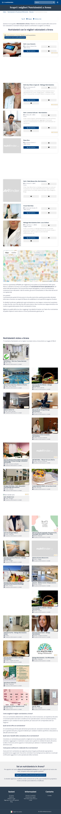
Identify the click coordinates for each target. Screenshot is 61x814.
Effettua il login (11, 798)
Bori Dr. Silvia (36, 706)
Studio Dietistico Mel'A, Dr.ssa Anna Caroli (44, 486)
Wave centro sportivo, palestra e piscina (15, 385)
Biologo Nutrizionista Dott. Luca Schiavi (36, 223)
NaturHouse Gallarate (10, 682)
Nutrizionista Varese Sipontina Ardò (14, 706)
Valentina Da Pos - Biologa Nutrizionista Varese (15, 633)
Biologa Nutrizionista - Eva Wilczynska (43, 657)
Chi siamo (11, 795)
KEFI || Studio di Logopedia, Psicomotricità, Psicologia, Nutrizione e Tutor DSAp (44, 533)
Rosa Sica (26, 140)
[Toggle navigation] (57, 2)
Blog (11, 801)
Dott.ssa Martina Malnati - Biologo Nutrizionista (42, 385)
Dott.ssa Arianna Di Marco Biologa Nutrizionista (13, 658)
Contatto (49, 795)
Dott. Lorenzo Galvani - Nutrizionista (35, 113)
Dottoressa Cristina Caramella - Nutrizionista (41, 435)
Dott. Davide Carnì (9, 497)
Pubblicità (11, 797)
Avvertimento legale (30, 797)
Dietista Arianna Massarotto (40, 558)
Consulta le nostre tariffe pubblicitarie (15, 37)
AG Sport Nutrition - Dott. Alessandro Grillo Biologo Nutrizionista (14, 486)
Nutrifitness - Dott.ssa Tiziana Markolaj (15, 361)
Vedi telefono (31, 51)
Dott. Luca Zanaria (29, 44)
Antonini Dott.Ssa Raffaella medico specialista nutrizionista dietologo (14, 583)
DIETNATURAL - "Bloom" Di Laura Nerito (43, 460)
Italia (4, 12)
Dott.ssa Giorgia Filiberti (11, 533)
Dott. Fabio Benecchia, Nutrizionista (34, 181)
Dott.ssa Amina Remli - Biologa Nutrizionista (41, 633)
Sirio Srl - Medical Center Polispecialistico (44, 583)
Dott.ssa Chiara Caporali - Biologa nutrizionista (38, 85)
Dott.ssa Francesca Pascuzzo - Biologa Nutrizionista (15, 558)
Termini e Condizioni (30, 795)
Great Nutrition (28, 206)
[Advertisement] (30, 70)
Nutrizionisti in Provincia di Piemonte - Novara (21, 12)
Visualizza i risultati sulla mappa (30, 266)
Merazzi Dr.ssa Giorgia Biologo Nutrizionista (41, 410)
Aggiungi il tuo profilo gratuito (11, 800)
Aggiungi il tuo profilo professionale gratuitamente (30, 775)
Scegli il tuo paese (17, 811)
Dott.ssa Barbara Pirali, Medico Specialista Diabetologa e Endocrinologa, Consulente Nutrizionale (16, 461)
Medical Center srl (9, 410)
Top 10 (23, 19)
